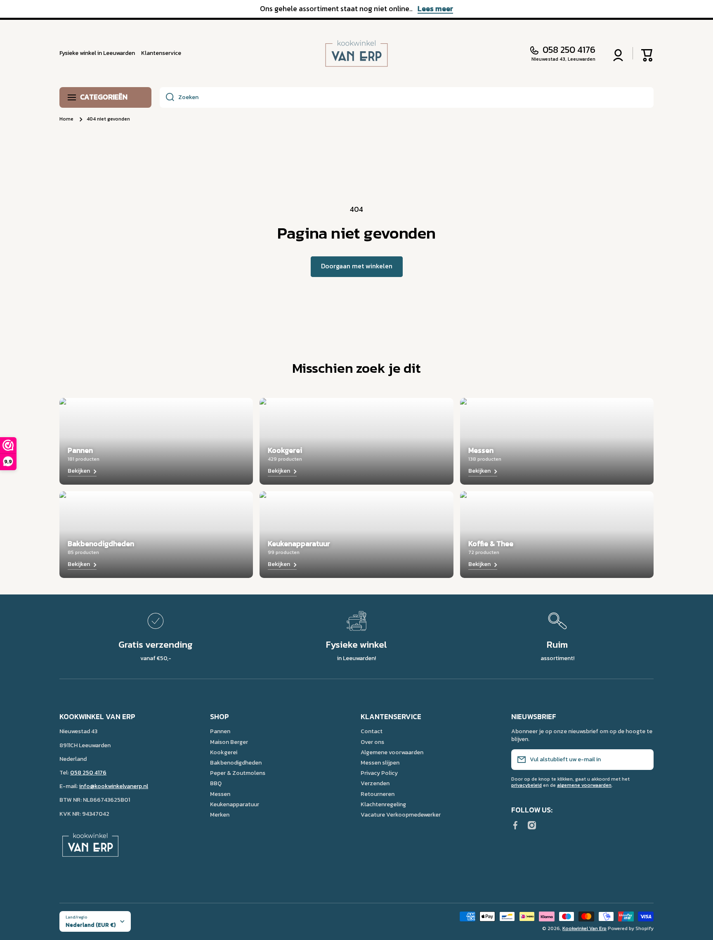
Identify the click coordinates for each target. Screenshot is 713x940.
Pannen (220, 731)
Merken (219, 814)
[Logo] (356, 53)
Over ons (372, 742)
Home (66, 119)
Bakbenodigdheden (236, 762)
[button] (647, 53)
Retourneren (377, 794)
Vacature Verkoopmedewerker (401, 814)
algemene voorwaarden (584, 785)
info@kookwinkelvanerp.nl (113, 786)
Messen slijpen (380, 762)
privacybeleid (526, 785)
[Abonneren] (643, 759)
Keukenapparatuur (234, 804)
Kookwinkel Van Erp (584, 928)
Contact (371, 731)
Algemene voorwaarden (392, 752)
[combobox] (407, 97)
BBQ (216, 783)
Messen (220, 794)
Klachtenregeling (383, 804)
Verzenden (375, 783)
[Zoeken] (167, 97)
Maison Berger (229, 742)
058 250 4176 (569, 50)
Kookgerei (223, 752)
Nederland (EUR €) (91, 925)
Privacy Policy (379, 773)
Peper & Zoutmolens (237, 773)
